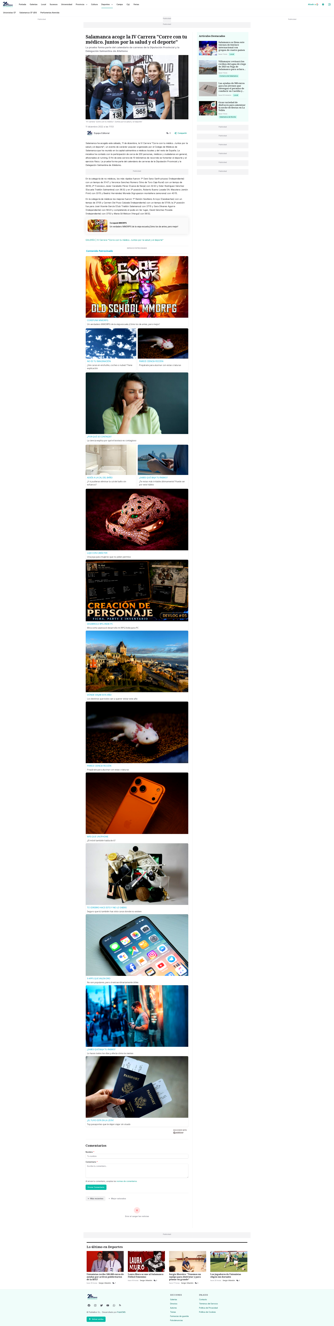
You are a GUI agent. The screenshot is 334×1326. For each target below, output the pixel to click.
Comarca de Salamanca (228, 76)
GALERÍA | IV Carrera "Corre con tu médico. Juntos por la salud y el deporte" (124, 240)
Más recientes (96, 1198)
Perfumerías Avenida (49, 12)
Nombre (90, 1152)
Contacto (203, 1299)
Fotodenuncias (176, 1320)
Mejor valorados (118, 1198)
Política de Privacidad (208, 1308)
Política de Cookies (207, 1312)
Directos (173, 1304)
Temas (173, 1312)
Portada (22, 4)
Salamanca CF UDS (28, 12)
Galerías (33, 4)
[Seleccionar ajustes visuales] (323, 4)
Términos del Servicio (208, 1304)
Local (232, 54)
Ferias (136, 4)
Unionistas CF (9, 12)
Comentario (92, 1162)
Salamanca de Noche (227, 117)
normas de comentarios (127, 1181)
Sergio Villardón (105, 1283)
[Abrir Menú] (329, 4)
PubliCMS (121, 1312)
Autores (173, 1308)
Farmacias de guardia (179, 1316)
